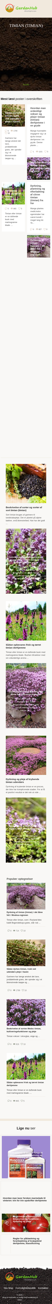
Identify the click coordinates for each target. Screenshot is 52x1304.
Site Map (8, 1288)
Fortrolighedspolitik (26, 1288)
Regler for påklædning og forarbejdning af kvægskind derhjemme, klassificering (27, 1241)
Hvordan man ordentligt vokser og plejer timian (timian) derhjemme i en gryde (38, 117)
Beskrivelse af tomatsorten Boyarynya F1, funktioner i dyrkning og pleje (27, 1219)
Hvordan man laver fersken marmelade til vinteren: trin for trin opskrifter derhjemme (25, 1199)
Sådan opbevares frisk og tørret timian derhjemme (13, 193)
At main (26, 84)
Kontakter (43, 1288)
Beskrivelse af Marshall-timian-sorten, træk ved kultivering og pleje (26, 829)
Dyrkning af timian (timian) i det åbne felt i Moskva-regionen (37, 247)
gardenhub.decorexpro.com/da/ (26, 8)
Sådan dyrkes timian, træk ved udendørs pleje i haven (13, 117)
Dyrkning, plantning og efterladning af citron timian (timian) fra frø (37, 194)
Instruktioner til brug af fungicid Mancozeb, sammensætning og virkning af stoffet (26, 1155)
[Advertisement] (26, 54)
